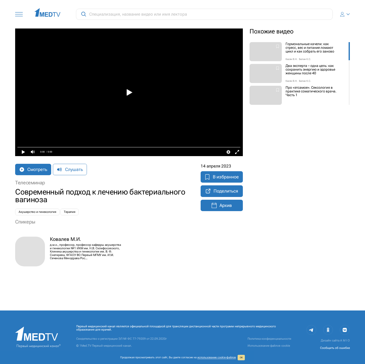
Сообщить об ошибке (335, 348)
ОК (241, 357)
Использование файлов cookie (269, 345)
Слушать (74, 169)
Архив (225, 205)
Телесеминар (30, 183)
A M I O (345, 340)
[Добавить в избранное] (277, 47)
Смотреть (37, 169)
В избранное (226, 176)
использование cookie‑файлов (216, 357)
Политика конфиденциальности (269, 338)
